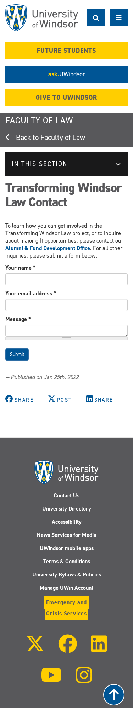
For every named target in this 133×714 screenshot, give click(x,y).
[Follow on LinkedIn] (98, 648)
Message (18, 319)
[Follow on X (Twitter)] (35, 648)
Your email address (30, 293)
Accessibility (67, 522)
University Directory (66, 508)
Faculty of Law (39, 120)
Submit (17, 354)
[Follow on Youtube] (51, 680)
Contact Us (66, 495)
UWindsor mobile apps (67, 548)
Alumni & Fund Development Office (47, 248)
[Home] (41, 17)
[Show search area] (96, 17)
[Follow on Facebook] (67, 648)
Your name (20, 267)
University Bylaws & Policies (66, 574)
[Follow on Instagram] (84, 680)
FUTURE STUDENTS (66, 50)
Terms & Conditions (66, 561)
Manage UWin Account (66, 587)
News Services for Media (66, 535)
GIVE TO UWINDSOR (66, 97)
